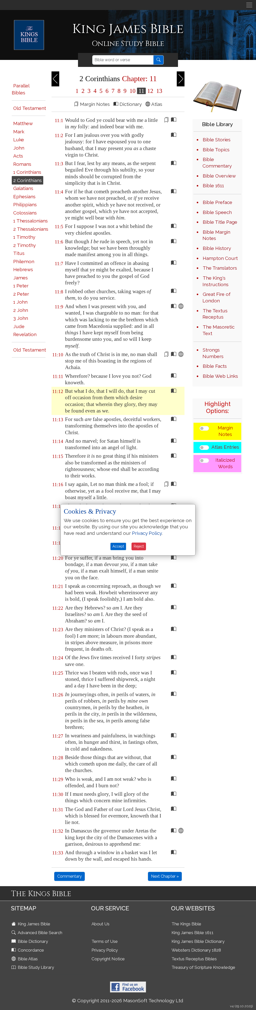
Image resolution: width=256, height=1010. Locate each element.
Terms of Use (105, 941)
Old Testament (29, 108)
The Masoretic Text (218, 330)
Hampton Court (220, 258)
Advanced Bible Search (39, 932)
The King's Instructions (215, 281)
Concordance (30, 950)
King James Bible (33, 923)
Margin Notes (225, 431)
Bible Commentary (217, 163)
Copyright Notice (108, 958)
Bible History (217, 248)
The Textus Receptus (215, 314)
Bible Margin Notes (216, 235)
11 (141, 91)
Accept (118, 546)
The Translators (220, 268)
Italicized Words (225, 463)
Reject (139, 546)
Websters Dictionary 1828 (196, 950)
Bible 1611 (213, 185)
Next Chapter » (165, 876)
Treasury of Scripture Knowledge (203, 967)
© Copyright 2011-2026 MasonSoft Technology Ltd (127, 1000)
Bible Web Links (220, 376)
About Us (101, 923)
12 (150, 91)
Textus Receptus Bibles (194, 958)
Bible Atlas (27, 958)
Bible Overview (219, 176)
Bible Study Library (35, 967)
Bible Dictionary (32, 941)
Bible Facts (215, 366)
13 (158, 91)
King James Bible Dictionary (198, 941)
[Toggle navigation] (249, 5)
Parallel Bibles (20, 89)
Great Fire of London (216, 297)
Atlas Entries (225, 447)
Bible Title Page (220, 222)
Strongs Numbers (213, 353)
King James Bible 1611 (193, 932)
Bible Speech (217, 212)
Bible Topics (216, 149)
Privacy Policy (105, 950)
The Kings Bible (186, 923)
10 (132, 91)
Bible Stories (216, 139)
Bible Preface (217, 202)
